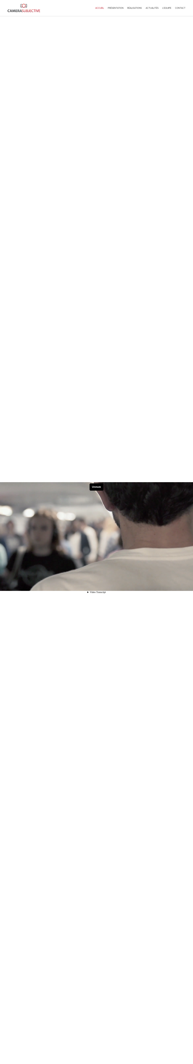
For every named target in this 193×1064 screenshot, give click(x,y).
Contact (180, 8)
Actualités (152, 8)
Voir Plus (96, 1048)
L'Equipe (166, 8)
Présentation (115, 8)
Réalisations (134, 8)
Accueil (99, 8)
